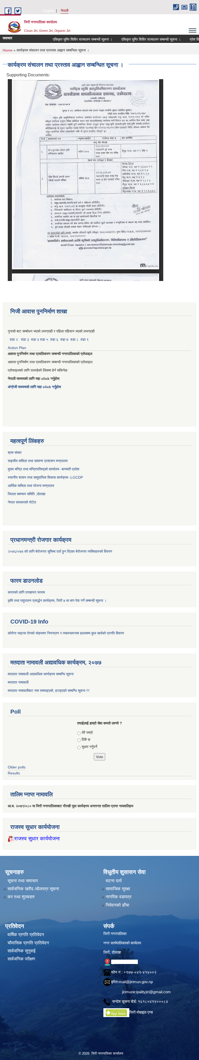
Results (14, 773)
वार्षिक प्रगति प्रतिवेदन (26, 934)
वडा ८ (74, 339)
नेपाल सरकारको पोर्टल (22, 502)
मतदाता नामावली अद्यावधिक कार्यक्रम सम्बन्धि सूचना (41, 674)
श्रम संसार (15, 452)
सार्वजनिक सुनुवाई (21, 950)
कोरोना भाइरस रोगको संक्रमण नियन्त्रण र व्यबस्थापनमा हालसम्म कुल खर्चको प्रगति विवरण (66, 633)
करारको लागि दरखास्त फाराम (26, 592)
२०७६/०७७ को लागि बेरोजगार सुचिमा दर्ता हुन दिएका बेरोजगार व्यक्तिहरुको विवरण (60, 551)
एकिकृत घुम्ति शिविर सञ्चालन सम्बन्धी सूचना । (68, 39)
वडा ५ (44, 339)
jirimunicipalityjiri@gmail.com (146, 992)
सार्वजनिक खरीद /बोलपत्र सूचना (33, 888)
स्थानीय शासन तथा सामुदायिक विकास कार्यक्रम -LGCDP (45, 477)
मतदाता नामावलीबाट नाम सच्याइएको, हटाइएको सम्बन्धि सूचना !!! (48, 690)
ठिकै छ (86, 739)
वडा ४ (35, 339)
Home (7, 50)
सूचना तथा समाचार (23, 880)
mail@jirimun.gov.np (136, 982)
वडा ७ (64, 339)
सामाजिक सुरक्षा (118, 888)
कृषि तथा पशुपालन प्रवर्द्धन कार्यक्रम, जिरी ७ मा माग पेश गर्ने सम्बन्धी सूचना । (57, 600)
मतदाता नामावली (18, 682)
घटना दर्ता (114, 880)
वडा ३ (25, 339)
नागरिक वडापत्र (118, 896)
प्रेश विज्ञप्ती (183, 39)
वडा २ (14, 339)
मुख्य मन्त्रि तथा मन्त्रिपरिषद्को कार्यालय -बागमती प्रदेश (44, 469)
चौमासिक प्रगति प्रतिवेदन (28, 942)
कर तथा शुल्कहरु (21, 896)
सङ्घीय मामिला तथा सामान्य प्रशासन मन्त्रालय (38, 461)
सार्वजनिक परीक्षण (21, 959)
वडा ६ (54, 339)
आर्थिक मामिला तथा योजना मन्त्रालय (31, 486)
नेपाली (64, 11)
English (49, 11)
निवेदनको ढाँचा (117, 905)
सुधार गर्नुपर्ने (89, 747)
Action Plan (17, 348)
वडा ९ (85, 339)
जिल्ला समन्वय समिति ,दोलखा (27, 494)
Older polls (16, 767)
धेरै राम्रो (87, 732)
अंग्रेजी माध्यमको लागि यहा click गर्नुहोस (35, 387)
